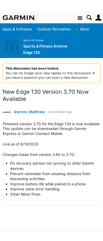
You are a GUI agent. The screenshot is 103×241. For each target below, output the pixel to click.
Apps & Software (17, 29)
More (84, 29)
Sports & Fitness (33, 40)
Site (80, 18)
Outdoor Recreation (54, 29)
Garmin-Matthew (29, 112)
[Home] (19, 17)
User (98, 17)
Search (89, 17)
